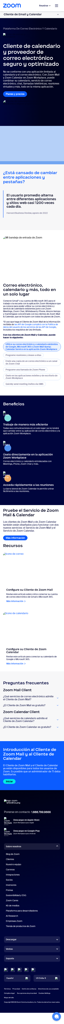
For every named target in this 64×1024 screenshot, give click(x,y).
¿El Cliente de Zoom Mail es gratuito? (24, 705)
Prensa (9, 890)
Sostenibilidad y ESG (16, 895)
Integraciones (13, 874)
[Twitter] (13, 970)
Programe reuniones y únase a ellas (23, 355)
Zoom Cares (12, 900)
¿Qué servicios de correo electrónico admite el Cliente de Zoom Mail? (28, 698)
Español (10, 978)
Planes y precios (15, 94)
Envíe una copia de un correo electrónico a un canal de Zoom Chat (31, 362)
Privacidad (16, 989)
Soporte (10, 959)
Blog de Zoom (13, 854)
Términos (7, 989)
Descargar (11, 939)
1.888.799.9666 (41, 812)
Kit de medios (12, 905)
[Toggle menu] (56, 5)
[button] (56, 1016)
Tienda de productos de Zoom (20, 926)
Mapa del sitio (9, 998)
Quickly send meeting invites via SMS (26, 384)
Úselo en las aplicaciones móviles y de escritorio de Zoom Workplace (31, 376)
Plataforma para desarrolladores (22, 910)
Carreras (10, 869)
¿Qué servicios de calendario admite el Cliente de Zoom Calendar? (25, 720)
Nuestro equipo (13, 864)
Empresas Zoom (14, 921)
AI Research (12, 915)
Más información (15, 538)
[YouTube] (19, 970)
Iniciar (9, 781)
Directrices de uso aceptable (48, 989)
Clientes (10, 859)
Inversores (11, 885)
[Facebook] (26, 970)
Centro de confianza (29, 989)
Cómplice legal (9, 993)
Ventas (9, 949)
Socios (9, 879)
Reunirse (43, 5)
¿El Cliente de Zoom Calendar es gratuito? (27, 727)
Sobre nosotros (13, 846)
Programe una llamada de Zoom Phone (25, 369)
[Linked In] (6, 970)
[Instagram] (33, 970)
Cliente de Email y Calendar (23, 14)
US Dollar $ (41, 978)
